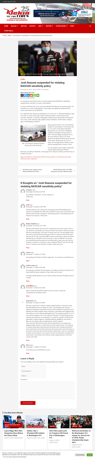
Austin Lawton (53, 442)
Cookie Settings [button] (80, 455)
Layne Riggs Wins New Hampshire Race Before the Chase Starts (13, 433)
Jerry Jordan (36, 89)
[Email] (37, 95)
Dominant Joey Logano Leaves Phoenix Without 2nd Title (32, 170)
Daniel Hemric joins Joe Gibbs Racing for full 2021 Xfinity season (61, 170)
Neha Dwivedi (19, 438)
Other (23, 79)
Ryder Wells (8, 31)
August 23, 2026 (9, 438)
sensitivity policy (25, 159)
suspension (33, 159)
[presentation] (88, 412)
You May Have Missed (13, 413)
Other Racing (61, 26)
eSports (33, 26)
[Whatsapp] (34, 95)
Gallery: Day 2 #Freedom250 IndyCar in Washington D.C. (36, 433)
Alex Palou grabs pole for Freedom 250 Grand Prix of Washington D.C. (58, 434)
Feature (48, 26)
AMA (39, 26)
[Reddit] (31, 95)
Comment (24, 379)
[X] (22, 95)
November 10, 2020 (26, 89)
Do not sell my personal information (15, 457)
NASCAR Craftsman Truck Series (12, 425)
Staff (72, 26)
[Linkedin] (28, 95)
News (80, 426)
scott (27, 205)
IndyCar (24, 26)
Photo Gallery (38, 426)
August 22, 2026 (54, 440)
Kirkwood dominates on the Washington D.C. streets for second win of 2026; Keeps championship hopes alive (81, 436)
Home (6, 26)
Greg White (29, 286)
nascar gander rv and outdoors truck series (58, 157)
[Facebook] (25, 95)
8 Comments (45, 89)
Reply (27, 200)
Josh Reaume (36, 157)
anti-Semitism (28, 157)
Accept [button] (90, 455)
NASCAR (13, 26)
